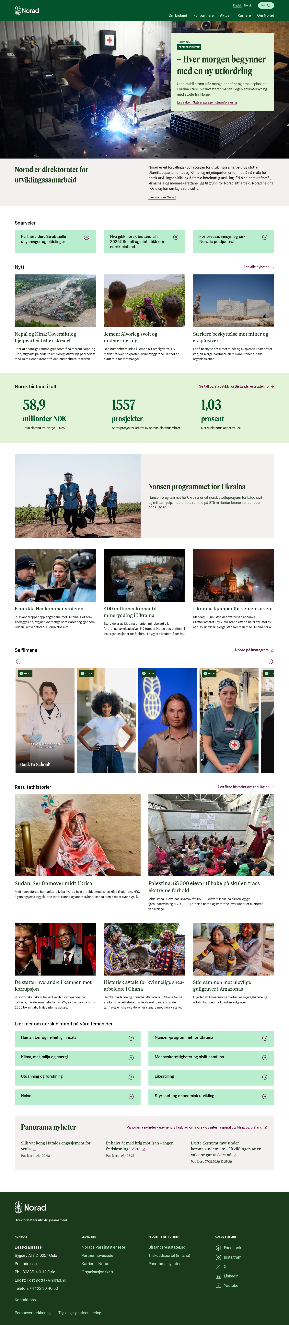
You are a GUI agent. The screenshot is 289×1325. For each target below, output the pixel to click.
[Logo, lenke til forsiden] (27, 10)
